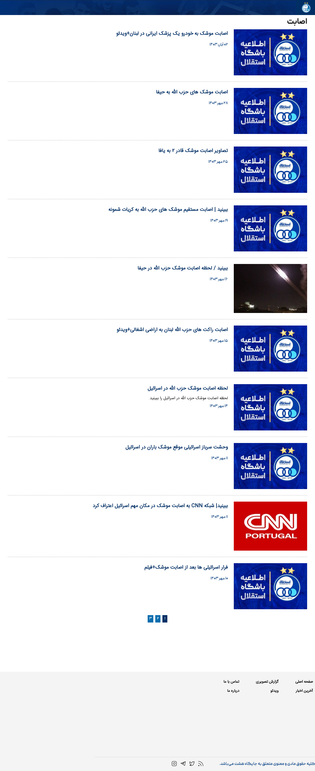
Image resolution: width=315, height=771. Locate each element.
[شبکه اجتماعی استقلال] (191, 764)
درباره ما (233, 691)
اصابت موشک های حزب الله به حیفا (192, 92)
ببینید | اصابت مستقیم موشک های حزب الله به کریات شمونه (168, 210)
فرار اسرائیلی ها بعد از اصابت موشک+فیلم (186, 567)
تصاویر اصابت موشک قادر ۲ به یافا (193, 151)
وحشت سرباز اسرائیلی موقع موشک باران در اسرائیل (177, 447)
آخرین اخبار (304, 691)
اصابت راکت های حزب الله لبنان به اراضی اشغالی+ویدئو (172, 330)
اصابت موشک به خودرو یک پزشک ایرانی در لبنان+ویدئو (172, 34)
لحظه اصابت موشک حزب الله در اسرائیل (188, 388)
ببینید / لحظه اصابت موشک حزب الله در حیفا (183, 268)
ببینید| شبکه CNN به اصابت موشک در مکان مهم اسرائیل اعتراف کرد (160, 506)
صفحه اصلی (304, 682)
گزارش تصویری (267, 682)
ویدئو (274, 691)
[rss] (200, 764)
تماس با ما (231, 682)
